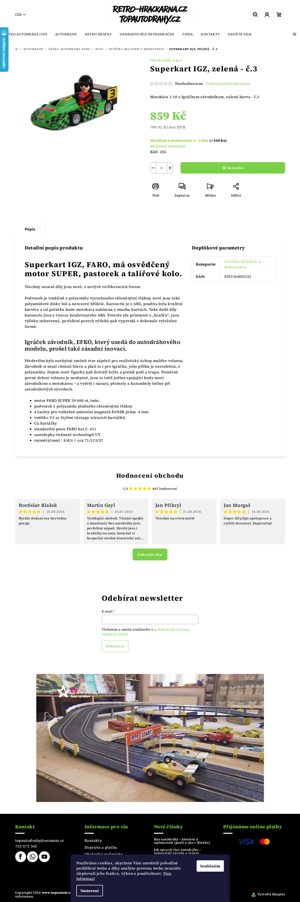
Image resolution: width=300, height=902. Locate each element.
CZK (18, 14)
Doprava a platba (100, 847)
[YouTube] (44, 856)
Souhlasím (210, 866)
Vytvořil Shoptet (271, 894)
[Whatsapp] (32, 856)
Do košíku (235, 167)
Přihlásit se (115, 646)
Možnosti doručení (167, 146)
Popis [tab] (30, 229)
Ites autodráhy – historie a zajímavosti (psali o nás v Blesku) (182, 841)
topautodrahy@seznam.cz (39, 840)
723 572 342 (26, 846)
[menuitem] (25, 34)
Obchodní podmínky (103, 854)
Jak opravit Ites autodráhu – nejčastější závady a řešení (177, 851)
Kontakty (93, 840)
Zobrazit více (150, 554)
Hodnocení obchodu (150, 475)
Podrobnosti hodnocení (228, 83)
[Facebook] (20, 856)
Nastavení (89, 890)
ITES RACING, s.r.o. (166, 60)
